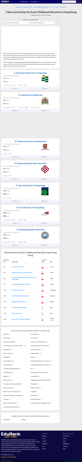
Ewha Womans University (19, 307)
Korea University (17, 313)
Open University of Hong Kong (30, 185)
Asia (51, 7)
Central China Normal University (21, 284)
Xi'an (43, 446)
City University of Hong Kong (30, 207)
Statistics (15, 88)
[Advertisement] (15, 40)
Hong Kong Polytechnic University (30, 163)
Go (57, 22)
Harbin (44, 448)
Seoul (43, 438)
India (64, 448)
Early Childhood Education (41, 7)
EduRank (48, 15)
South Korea (66, 436)
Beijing (44, 436)
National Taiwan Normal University (22, 272)
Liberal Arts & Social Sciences (24, 7)
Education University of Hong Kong (30, 73)
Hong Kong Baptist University (30, 229)
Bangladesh (66, 443)
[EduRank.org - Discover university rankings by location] (5, 1)
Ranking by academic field (30, 19)
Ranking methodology (8, 457)
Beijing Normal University (19, 301)
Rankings (44, 88)
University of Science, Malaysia (21, 319)
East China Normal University (20, 296)
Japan (64, 441)
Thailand (65, 446)
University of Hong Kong (30, 95)
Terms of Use (67, 461)
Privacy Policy (77, 461)
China (56, 7)
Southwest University (18, 290)
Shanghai (44, 443)
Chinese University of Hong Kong (30, 141)
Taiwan (65, 438)
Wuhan (44, 441)
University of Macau (18, 266)
